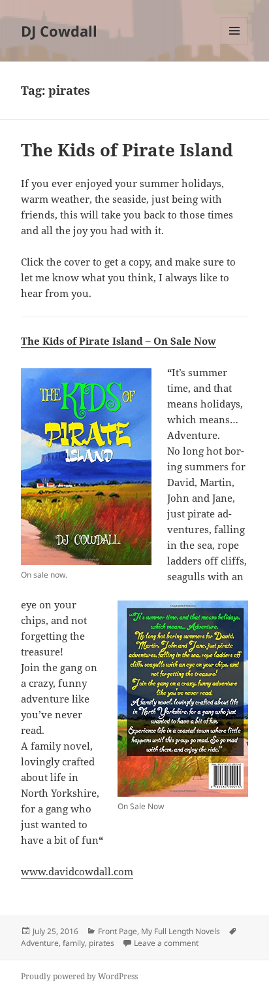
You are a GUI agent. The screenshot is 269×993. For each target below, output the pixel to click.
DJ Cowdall (59, 31)
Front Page (117, 931)
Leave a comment (166, 943)
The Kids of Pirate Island (127, 150)
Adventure (40, 943)
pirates (101, 943)
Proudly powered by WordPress (79, 976)
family (74, 943)
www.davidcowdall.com (77, 871)
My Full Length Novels (180, 931)
